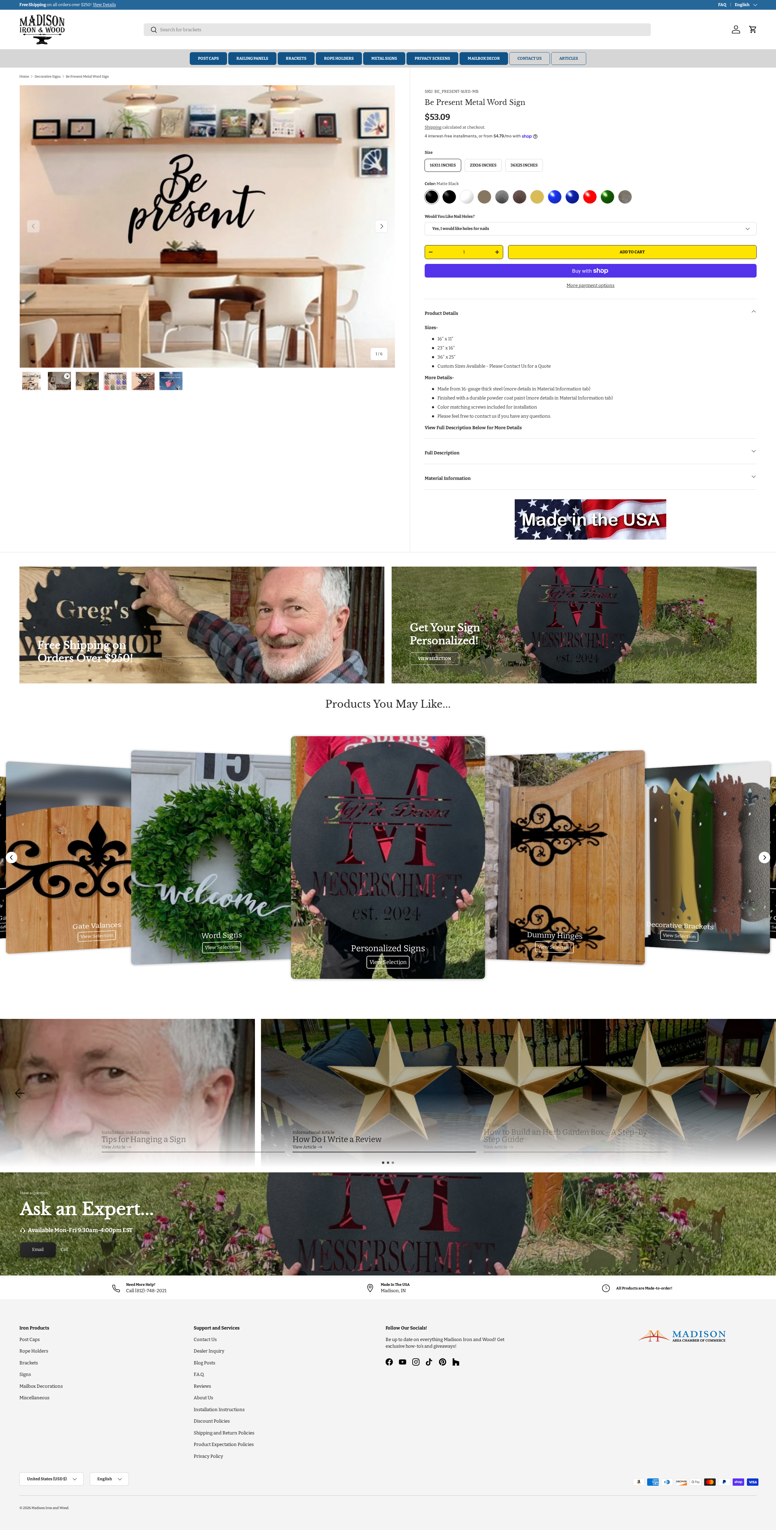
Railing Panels (252, 58)
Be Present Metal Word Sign (87, 76)
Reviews (202, 1386)
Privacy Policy (208, 1456)
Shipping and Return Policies (224, 1433)
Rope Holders (339, 58)
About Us (203, 1397)
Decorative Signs (48, 76)
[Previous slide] (11, 857)
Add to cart (632, 252)
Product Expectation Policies (224, 1444)
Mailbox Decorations (41, 1386)
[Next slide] (764, 857)
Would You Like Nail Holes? (450, 216)
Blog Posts (204, 1363)
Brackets (296, 58)
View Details (104, 4)
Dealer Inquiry (209, 1351)
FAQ (722, 4)
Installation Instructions (219, 1409)
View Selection (434, 658)
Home (24, 76)
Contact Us (529, 58)
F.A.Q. (199, 1374)
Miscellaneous (34, 1397)
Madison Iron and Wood (50, 1508)
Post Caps (208, 58)
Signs (25, 1374)
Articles (568, 58)
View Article (113, 1147)
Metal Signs (384, 58)
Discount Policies (212, 1421)
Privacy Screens (432, 58)
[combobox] (397, 29)
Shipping (433, 127)
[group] (388, 1093)
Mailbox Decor (484, 58)
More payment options (590, 285)
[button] (383, 1162)
